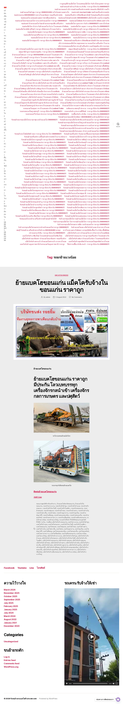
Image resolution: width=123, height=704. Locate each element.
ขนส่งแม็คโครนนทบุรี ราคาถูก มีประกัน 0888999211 (90, 35)
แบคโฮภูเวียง (79, 529)
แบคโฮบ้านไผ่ (40, 529)
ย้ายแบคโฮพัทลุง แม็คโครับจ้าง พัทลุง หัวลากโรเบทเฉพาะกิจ (36, 89)
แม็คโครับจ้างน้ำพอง (43, 543)
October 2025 (10, 596)
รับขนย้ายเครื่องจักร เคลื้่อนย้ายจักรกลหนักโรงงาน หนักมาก (45, 137)
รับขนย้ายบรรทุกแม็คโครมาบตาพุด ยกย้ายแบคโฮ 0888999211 (34, 120)
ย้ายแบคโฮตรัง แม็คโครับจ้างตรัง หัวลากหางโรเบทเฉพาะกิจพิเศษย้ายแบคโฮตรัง (80, 77)
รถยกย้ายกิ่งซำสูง (61, 506)
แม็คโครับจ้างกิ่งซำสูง (70, 536)
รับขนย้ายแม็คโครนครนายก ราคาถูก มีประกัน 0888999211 (87, 151)
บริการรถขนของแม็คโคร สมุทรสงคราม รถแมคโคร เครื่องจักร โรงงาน (84, 43)
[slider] (90, 683)
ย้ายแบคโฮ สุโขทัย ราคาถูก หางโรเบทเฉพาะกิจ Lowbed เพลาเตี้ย (36, 66)
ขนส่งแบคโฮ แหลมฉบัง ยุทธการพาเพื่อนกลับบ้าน (38, 18)
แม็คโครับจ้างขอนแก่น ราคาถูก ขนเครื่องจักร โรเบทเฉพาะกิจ (87, 236)
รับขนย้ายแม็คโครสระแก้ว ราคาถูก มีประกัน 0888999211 (37, 193)
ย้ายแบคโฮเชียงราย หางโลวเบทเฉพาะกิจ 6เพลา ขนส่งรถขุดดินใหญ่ (84, 103)
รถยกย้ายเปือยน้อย (64, 517)
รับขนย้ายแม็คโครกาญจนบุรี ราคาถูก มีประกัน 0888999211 (43, 140)
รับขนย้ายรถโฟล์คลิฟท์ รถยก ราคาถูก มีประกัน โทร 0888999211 (38, 134)
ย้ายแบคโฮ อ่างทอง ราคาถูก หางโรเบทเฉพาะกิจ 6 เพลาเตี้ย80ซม (85, 66)
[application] (91, 636)
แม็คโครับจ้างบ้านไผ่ (72, 543)
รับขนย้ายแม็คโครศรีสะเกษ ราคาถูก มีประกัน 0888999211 (88, 179)
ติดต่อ (45, 491)
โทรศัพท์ (41, 567)
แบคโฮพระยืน (50, 529)
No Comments (77, 297)
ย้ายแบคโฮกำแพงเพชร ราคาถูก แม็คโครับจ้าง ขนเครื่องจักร (40, 72)
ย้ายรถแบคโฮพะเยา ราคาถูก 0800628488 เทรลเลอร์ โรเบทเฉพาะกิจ (37, 55)
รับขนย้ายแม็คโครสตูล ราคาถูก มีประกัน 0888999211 (41, 185)
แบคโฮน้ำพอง (71, 527)
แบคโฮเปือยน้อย (55, 533)
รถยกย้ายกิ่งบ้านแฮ (74, 506)
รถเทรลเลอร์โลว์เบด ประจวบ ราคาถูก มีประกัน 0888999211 (47, 114)
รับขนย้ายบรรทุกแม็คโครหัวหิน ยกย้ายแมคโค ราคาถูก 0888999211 (84, 120)
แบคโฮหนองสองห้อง (59, 531)
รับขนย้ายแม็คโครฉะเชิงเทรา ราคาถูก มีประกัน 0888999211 (44, 145)
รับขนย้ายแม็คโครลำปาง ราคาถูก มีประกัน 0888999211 (89, 176)
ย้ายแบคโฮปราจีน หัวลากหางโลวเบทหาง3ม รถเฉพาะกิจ (40, 86)
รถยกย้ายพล (52, 513)
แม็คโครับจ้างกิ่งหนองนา (50, 538)
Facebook (9, 567)
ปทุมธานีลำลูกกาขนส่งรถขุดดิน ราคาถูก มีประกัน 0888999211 (41, 52)
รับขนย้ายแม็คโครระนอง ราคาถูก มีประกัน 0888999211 (45, 174)
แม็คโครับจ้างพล (47, 545)
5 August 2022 (61, 297)
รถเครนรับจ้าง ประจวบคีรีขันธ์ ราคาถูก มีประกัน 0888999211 (86, 111)
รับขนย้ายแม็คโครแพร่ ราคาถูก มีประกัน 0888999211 (89, 213)
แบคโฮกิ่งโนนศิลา (80, 524)
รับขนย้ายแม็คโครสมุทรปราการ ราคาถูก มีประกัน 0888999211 (86, 185)
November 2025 (11, 593)
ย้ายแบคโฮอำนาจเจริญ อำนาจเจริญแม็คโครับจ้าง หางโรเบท (87, 100)
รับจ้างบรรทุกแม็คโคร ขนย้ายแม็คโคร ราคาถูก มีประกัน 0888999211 (84, 219)
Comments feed (11, 663)
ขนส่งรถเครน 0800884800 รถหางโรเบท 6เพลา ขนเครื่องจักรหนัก (38, 15)
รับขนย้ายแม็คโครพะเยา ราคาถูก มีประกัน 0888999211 (89, 159)
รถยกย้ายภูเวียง (74, 513)
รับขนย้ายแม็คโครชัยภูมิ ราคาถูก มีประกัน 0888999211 (48, 148)
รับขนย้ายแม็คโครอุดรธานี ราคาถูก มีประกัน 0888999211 (88, 205)
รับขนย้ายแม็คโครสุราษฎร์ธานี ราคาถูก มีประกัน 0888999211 (86, 196)
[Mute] (114, 683)
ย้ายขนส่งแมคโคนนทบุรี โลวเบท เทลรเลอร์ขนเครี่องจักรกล (88, 52)
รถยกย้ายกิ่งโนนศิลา (63, 508)
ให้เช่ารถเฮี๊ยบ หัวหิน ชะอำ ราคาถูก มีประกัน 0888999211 (88, 244)
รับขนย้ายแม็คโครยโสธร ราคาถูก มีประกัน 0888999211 (44, 171)
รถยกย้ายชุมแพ (49, 511)
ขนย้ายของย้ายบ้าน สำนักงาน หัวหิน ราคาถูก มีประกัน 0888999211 (84, 7)
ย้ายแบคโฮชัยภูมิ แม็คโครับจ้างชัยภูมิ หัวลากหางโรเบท (39, 74)
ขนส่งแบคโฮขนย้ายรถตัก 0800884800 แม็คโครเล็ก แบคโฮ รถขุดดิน (83, 18)
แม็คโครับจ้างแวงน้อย (69, 552)
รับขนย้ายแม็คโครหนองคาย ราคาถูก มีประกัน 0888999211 (87, 199)
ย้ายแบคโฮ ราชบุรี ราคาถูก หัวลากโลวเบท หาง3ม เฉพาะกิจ (37, 60)
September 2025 (12, 599)
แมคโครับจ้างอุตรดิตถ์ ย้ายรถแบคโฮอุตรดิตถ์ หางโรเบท (89, 241)
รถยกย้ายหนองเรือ (76, 515)
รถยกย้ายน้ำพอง (60, 511)
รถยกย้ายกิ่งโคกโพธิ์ (49, 508)
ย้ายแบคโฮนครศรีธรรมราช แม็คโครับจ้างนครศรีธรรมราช (88, 80)
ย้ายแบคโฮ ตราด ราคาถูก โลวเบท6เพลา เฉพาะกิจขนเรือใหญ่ (87, 55)
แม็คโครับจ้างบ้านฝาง (58, 543)
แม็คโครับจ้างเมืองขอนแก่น (52, 552)
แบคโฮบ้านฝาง (82, 527)
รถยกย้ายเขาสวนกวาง (50, 517)
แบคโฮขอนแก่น (41, 527)
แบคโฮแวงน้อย (81, 533)
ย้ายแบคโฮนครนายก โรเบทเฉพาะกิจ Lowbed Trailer (45, 80)
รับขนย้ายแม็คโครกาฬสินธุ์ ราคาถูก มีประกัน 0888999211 (88, 140)
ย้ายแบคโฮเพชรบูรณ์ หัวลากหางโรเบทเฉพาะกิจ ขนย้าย (40, 106)
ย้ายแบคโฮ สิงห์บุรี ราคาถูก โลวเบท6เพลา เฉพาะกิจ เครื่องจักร (34, 63)
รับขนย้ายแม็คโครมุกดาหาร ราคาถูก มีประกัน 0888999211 (45, 168)
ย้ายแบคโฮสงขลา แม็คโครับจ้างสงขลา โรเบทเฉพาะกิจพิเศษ (36, 97)
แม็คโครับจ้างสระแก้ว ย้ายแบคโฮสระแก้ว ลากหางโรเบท (45, 241)
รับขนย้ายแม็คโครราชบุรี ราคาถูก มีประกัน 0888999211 (45, 176)
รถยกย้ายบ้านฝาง (71, 511)
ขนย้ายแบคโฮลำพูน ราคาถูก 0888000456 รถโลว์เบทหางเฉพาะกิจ (44, 12)
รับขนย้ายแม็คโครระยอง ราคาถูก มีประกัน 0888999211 (89, 174)
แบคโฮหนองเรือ (72, 531)
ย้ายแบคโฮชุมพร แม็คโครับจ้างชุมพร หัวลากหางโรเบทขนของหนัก (85, 74)
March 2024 (9, 616)
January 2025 (10, 609)
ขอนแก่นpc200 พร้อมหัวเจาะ (46, 504)
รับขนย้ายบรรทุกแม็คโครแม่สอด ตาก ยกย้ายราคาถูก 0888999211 (85, 125)
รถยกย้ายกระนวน (49, 506)
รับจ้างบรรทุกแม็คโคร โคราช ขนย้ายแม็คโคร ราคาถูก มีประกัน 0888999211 (81, 222)
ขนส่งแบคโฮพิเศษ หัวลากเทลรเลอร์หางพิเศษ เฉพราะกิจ (89, 21)
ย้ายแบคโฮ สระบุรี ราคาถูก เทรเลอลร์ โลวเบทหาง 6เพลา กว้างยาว (85, 60)
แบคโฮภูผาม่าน (69, 529)
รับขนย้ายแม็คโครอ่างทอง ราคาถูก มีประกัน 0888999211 (88, 202)
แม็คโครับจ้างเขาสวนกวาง (67, 550)
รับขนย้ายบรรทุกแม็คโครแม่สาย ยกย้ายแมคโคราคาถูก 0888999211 (84, 128)
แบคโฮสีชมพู (47, 531)
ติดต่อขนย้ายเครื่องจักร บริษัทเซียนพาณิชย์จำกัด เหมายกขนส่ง (86, 40)
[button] (92, 637)
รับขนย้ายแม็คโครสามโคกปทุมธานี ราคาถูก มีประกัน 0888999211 (84, 193)
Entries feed (10, 660)
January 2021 (10, 623)
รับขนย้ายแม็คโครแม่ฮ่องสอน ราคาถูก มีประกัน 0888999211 (87, 216)
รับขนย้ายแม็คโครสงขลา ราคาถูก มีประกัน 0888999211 (88, 182)
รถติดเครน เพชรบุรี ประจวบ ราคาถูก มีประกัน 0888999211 (87, 108)
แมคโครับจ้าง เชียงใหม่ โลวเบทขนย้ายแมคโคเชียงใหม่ (42, 236)
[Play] (67, 683)
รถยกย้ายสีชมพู (48, 515)
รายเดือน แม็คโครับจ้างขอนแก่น (56, 522)
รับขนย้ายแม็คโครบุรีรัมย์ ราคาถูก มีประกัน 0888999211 (43, 156)
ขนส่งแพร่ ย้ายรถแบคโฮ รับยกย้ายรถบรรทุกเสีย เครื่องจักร (42, 23)
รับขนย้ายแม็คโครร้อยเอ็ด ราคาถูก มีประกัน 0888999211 (88, 171)
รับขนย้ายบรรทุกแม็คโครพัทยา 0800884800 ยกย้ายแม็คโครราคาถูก (83, 117)
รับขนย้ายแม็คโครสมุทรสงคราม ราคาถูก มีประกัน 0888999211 (38, 188)
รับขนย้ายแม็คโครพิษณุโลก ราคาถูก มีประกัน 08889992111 (87, 162)
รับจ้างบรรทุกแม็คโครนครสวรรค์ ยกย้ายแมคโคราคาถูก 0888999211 (43, 227)
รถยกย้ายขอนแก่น (77, 508)
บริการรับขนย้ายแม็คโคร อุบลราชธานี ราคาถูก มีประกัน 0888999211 (41, 49)
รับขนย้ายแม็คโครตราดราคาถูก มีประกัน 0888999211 (44, 151)
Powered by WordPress (48, 699)
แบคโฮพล (59, 529)
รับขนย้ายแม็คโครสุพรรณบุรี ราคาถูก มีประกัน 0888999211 (40, 196)
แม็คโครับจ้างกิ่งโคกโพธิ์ (67, 538)
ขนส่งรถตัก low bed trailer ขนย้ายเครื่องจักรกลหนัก (90, 12)
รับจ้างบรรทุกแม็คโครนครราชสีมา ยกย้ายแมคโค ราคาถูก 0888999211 (83, 224)
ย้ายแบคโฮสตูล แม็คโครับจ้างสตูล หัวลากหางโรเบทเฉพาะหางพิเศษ (85, 97)
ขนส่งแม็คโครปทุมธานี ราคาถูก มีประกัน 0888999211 (42, 40)
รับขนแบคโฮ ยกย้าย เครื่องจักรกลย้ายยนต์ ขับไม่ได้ (38, 219)
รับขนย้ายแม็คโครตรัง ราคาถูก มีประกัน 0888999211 (89, 148)
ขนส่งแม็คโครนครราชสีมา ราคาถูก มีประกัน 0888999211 (88, 32)
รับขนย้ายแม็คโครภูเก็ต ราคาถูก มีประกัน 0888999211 (42, 165)
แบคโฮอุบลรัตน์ (84, 531)
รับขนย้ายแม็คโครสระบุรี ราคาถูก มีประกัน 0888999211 (88, 190)
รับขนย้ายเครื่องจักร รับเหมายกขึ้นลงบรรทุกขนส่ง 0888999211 (86, 134)
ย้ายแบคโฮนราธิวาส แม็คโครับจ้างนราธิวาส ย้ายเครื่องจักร (43, 83)
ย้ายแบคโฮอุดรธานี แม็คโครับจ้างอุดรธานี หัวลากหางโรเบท (36, 103)
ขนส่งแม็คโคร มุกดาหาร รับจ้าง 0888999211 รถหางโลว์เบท (87, 23)
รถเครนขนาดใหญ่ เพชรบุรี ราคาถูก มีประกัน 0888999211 (41, 111)
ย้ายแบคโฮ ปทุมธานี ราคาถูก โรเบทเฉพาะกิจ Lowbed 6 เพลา (86, 57)
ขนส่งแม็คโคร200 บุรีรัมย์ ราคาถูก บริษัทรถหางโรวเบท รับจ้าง (38, 29)
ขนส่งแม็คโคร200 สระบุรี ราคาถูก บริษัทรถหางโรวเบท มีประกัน (86, 29)
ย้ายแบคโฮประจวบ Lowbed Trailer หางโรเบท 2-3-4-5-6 (88, 83)
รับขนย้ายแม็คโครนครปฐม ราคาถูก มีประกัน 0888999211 (43, 154)
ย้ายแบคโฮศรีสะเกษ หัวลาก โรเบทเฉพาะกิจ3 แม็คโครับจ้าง (87, 94)
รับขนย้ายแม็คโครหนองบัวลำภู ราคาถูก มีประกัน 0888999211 (42, 202)
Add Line (38, 497)
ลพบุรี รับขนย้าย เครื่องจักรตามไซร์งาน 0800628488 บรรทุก (38, 230)
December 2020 (12, 626)
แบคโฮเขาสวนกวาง (42, 533)
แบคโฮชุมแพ (61, 527)
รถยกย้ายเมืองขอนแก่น (78, 517)
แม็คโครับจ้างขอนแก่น (50, 540)
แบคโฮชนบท (52, 527)
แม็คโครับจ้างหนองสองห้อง (69, 547)
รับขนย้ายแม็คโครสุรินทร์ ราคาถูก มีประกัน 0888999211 (43, 199)
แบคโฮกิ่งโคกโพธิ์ (67, 524)
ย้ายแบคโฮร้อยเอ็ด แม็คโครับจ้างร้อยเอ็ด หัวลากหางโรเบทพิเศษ (36, 91)
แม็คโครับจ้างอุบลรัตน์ (50, 550)
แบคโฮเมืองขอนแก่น (69, 533)
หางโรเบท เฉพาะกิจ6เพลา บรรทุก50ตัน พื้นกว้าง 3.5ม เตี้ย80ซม (86, 230)
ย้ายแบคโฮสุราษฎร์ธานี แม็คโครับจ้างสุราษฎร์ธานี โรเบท (42, 100)
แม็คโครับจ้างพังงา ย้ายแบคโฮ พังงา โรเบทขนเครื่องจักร (89, 239)
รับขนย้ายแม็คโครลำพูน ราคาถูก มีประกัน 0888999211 (44, 179)
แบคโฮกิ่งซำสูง (84, 522)
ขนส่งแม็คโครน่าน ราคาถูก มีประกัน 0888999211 (91, 38)
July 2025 (8, 603)
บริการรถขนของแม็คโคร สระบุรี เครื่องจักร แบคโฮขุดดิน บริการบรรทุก (83, 46)
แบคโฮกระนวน (73, 522)
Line (31, 567)
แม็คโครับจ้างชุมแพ (79, 540)
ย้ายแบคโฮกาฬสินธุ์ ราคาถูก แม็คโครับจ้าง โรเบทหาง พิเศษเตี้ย (86, 69)
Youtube (22, 567)
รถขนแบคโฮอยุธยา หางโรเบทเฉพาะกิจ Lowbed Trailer (43, 108)
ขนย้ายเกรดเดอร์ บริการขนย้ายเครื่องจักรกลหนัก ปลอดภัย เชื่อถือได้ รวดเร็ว (82, 9)
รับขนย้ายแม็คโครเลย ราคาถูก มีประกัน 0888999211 (48, 213)
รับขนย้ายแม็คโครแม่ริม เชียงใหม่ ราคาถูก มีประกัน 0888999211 (39, 216)
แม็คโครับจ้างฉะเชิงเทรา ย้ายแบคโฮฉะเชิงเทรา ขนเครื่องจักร (44, 239)
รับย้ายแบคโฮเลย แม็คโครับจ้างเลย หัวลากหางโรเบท (90, 227)
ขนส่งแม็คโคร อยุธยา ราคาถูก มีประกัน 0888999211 (90, 26)
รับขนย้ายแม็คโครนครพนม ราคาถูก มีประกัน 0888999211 (88, 154)
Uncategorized (61, 275)
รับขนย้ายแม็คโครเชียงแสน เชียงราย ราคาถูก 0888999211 (42, 210)
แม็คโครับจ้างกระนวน (54, 536)
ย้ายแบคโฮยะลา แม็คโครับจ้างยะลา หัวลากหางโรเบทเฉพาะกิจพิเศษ (84, 89)
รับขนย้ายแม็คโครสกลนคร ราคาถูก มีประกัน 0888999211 (45, 182)
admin (48, 297)
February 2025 (11, 606)
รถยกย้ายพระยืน (41, 513)
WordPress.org (11, 667)
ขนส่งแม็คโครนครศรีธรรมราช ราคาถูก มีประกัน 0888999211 (46, 35)
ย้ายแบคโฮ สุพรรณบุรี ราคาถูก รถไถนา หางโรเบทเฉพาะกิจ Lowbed (84, 63)
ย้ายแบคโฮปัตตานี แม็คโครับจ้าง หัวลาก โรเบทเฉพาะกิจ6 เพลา (86, 86)
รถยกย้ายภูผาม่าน (62, 513)
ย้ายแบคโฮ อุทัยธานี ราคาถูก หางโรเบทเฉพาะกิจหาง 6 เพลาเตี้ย (38, 69)
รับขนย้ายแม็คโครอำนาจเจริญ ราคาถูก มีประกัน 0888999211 (42, 205)
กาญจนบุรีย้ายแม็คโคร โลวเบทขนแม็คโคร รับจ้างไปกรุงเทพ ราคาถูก (84, 4)
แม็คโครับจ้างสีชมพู (52, 547)
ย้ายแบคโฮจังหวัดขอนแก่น (65, 504)
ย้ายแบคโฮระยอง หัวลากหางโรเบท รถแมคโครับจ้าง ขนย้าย (42, 94)
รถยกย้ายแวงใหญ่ (53, 520)
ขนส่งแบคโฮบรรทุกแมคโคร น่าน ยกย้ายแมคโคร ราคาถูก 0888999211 (41, 21)
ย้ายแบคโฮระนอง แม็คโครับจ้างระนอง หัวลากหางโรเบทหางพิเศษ (85, 91)
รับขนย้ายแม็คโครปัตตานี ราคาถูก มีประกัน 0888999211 (45, 159)
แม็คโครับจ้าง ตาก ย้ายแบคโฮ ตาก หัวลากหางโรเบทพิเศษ (88, 233)
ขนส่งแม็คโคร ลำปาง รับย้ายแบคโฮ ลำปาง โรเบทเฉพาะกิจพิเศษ (45, 26)
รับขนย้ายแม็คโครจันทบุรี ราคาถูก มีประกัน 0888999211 (88, 142)
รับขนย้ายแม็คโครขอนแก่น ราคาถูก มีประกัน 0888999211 (44, 142)
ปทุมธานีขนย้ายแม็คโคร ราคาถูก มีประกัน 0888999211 (88, 49)
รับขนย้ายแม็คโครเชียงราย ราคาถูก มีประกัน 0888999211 (88, 207)
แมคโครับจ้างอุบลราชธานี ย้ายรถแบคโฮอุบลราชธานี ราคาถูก (42, 244)
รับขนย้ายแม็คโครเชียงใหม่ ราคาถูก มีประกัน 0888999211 (88, 210)
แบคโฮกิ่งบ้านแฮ (41, 524)
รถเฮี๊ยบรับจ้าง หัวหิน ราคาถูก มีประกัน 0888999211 (90, 114)
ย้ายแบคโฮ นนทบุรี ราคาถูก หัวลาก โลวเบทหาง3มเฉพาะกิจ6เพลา (38, 57)
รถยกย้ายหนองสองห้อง (61, 515)
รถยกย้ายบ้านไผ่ (83, 511)
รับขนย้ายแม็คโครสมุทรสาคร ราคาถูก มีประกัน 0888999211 (44, 190)
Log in (7, 657)
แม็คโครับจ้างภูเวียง (75, 545)
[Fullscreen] (117, 683)
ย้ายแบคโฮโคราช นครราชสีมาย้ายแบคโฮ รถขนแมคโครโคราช (85, 106)
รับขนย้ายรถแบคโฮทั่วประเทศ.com (23, 699)
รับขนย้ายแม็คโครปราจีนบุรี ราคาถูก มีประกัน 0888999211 (87, 156)
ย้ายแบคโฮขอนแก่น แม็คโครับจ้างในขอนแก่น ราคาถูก (61, 286)
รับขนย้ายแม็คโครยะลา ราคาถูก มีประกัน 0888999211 (89, 168)
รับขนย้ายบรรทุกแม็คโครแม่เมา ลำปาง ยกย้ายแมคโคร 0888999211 (84, 131)
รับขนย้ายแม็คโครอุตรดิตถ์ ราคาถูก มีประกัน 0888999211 (43, 207)
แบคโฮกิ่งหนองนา (54, 524)
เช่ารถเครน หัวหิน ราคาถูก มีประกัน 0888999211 (47, 233)
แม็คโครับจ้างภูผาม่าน (61, 545)
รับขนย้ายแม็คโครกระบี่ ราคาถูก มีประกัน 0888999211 (89, 137)
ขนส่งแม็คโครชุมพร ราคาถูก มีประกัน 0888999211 (46, 32)
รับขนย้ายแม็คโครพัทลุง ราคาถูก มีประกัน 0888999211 (43, 162)
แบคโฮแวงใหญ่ (41, 536)
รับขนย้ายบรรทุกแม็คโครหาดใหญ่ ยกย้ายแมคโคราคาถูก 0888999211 (83, 123)
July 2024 (9, 613)
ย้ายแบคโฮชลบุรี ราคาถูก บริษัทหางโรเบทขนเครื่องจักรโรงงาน (86, 72)
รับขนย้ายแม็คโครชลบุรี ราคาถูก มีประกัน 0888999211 (89, 145)
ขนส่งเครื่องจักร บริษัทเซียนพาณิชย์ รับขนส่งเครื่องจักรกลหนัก (87, 15)
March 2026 (9, 590)
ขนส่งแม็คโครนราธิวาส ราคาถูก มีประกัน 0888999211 (51, 38)
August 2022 (10, 619)
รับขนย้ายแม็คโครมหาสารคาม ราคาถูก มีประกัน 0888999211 (86, 165)
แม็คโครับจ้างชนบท (65, 540)
